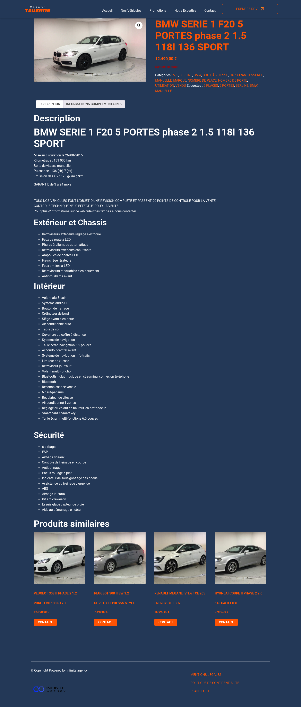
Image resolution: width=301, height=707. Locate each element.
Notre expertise (185, 11)
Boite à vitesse (215, 75)
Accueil (107, 11)
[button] (139, 25)
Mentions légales (205, 675)
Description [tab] (50, 104)
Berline (186, 75)
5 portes (227, 86)
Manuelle (163, 80)
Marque (179, 80)
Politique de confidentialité (214, 683)
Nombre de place (202, 80)
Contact (210, 11)
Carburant (239, 75)
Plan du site (200, 691)
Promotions (157, 11)
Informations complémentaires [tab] (94, 104)
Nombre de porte (232, 80)
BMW (197, 75)
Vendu (180, 86)
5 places (211, 86)
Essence (256, 75)
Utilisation (164, 86)
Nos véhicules (131, 11)
